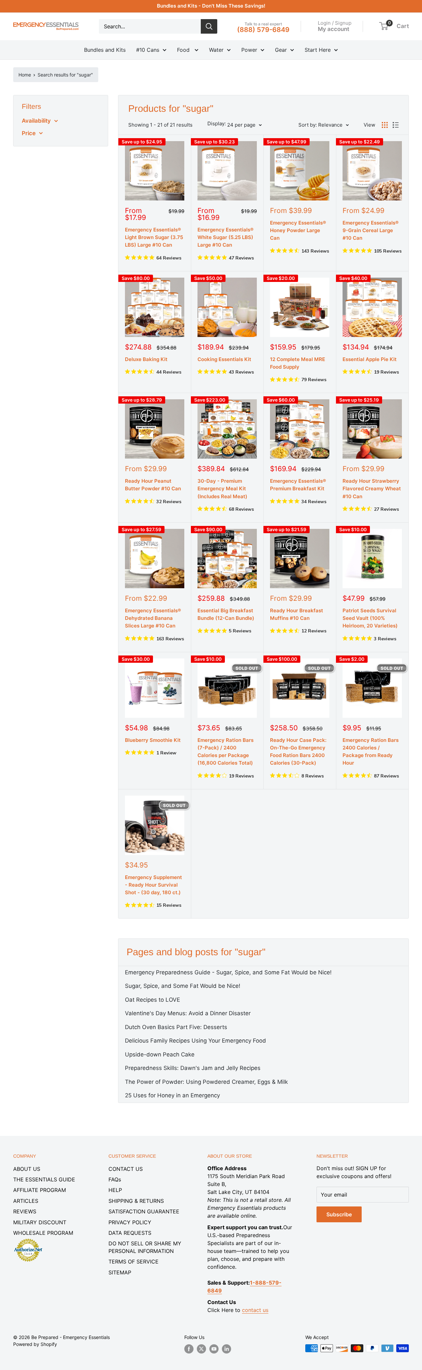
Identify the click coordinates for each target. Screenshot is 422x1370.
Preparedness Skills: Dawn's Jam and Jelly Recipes (192, 1068)
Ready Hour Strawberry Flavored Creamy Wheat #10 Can (372, 489)
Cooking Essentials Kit (224, 359)
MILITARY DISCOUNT (39, 1222)
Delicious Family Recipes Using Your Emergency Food (195, 1040)
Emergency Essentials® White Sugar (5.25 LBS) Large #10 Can (225, 237)
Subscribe (339, 1214)
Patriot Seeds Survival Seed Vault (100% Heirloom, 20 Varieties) (370, 618)
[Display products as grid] (385, 125)
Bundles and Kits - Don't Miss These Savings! (211, 6)
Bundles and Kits (105, 49)
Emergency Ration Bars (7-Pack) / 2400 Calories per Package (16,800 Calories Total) (225, 751)
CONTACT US (125, 1169)
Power (249, 49)
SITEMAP (119, 1272)
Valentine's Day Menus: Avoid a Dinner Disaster (188, 1013)
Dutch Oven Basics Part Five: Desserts (176, 1027)
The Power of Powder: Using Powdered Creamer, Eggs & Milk (206, 1082)
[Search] (209, 26)
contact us (255, 1310)
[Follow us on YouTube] (214, 1349)
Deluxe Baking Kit (146, 359)
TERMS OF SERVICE (133, 1261)
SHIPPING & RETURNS (136, 1201)
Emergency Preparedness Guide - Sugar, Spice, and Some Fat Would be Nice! (228, 972)
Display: (216, 123)
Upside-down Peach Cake (160, 1054)
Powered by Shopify (35, 1344)
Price (29, 133)
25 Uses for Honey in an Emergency (172, 1095)
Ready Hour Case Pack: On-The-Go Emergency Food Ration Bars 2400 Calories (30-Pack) (298, 751)
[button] (383, 26)
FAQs (114, 1179)
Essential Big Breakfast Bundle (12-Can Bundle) (225, 614)
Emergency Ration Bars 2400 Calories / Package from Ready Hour (371, 751)
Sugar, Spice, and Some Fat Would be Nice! (182, 986)
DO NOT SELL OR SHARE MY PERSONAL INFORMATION (144, 1247)
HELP (115, 1190)
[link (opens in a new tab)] (28, 1239)
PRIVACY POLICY (129, 1222)
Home (24, 74)
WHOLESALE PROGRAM (43, 1233)
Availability (36, 120)
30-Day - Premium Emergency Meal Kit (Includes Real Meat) (222, 489)
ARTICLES (25, 1201)
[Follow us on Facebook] (189, 1349)
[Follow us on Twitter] (201, 1349)
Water (216, 49)
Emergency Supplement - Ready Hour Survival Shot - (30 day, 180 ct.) (153, 885)
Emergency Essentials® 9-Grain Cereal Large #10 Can (371, 230)
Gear (281, 49)
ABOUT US (26, 1169)
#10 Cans (147, 49)
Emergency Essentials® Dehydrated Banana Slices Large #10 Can (153, 618)
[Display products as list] (396, 125)
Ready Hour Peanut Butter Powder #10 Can (153, 485)
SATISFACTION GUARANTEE (143, 1211)
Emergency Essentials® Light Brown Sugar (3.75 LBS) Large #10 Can (154, 237)
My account (333, 28)
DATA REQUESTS (129, 1233)
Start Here (318, 49)
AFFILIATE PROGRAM (39, 1190)
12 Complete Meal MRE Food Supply (297, 363)
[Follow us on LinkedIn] (226, 1349)
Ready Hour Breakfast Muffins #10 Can (296, 614)
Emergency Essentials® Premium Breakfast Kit (298, 485)
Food (184, 49)
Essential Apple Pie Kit (370, 359)
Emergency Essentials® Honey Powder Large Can (298, 230)
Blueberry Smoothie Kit (153, 740)
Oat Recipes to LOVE (152, 999)
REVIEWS (24, 1211)
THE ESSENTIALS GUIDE (44, 1179)
